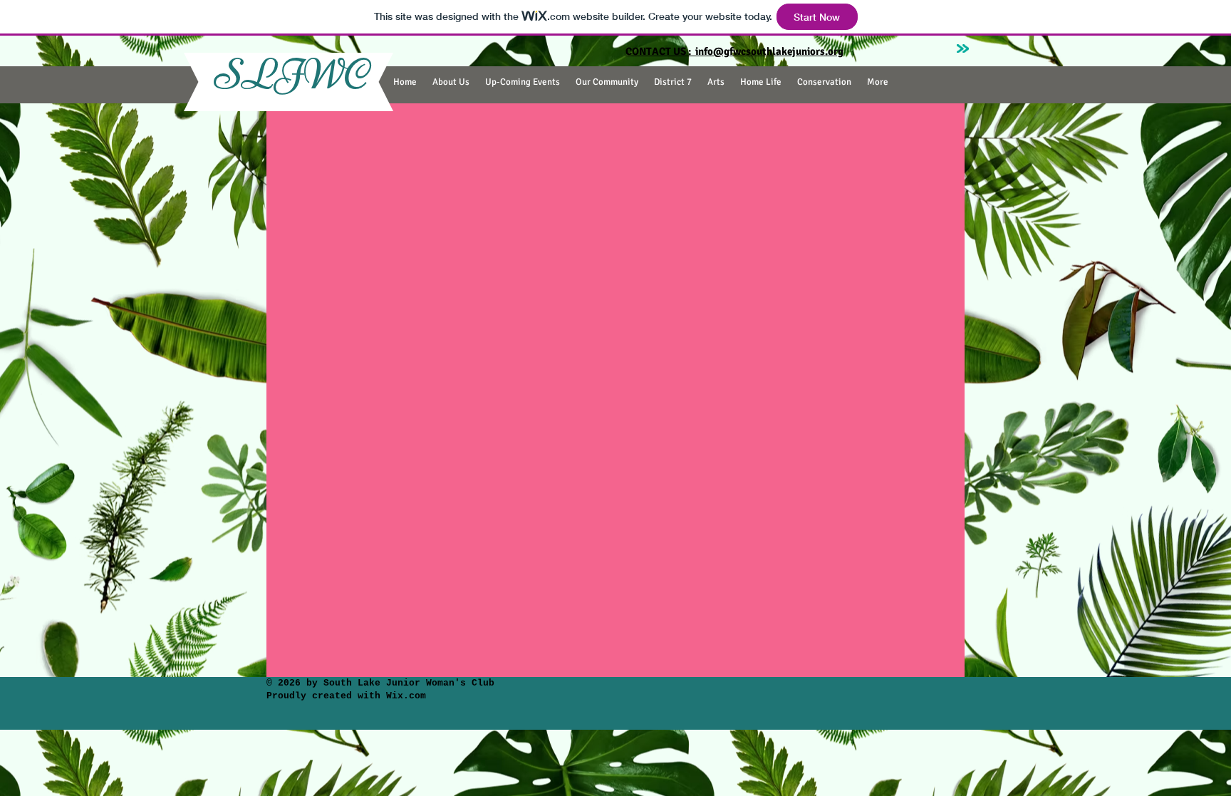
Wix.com (403, 696)
